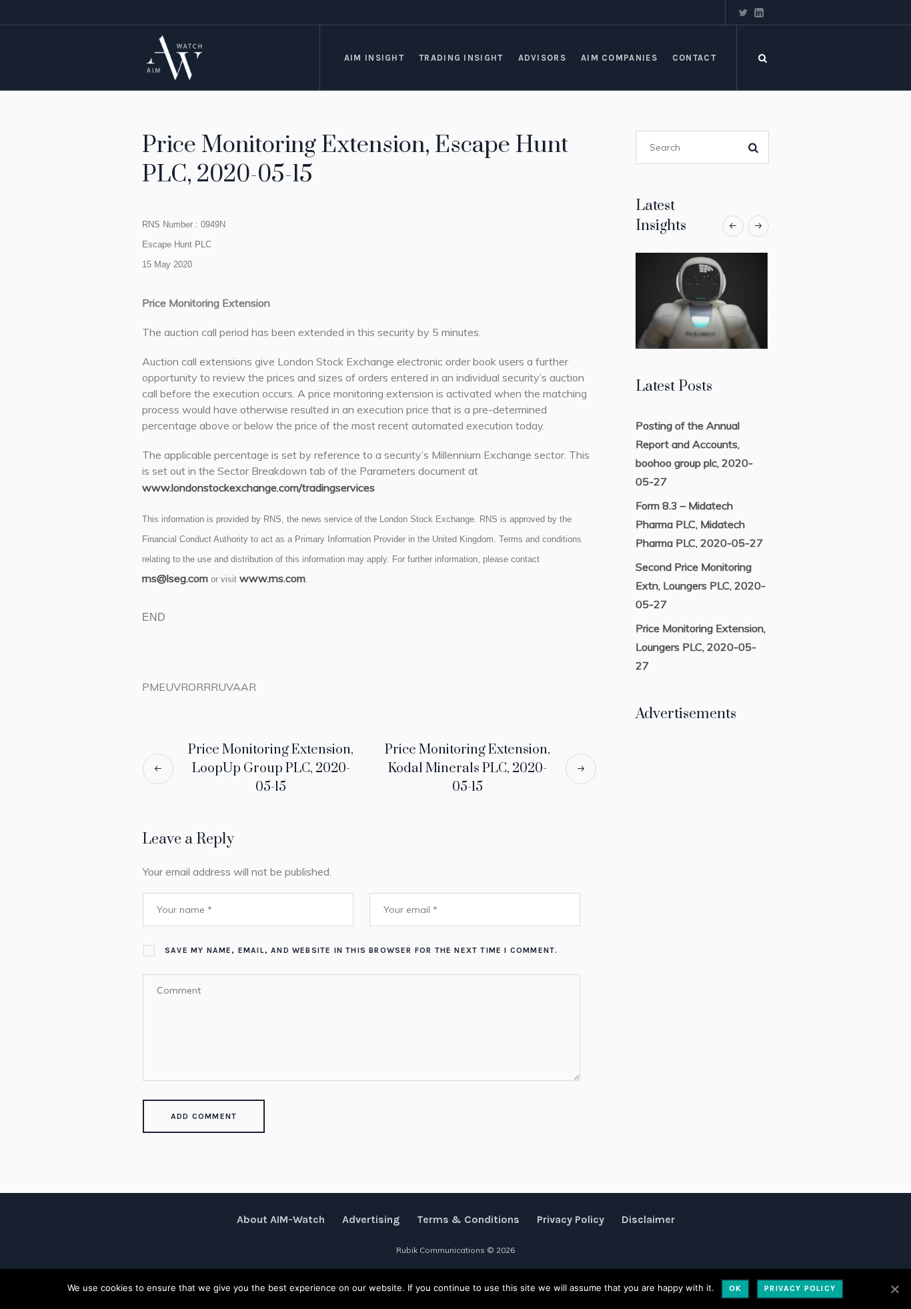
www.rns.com (272, 578)
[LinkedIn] (759, 12)
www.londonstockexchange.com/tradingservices (258, 487)
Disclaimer (648, 1219)
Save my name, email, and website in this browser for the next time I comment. (361, 950)
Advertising (370, 1219)
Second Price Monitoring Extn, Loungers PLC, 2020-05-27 (701, 585)
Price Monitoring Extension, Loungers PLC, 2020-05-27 (701, 646)
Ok (735, 1288)
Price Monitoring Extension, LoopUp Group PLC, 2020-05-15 (270, 769)
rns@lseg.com (175, 578)
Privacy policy (800, 1288)
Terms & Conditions (468, 1219)
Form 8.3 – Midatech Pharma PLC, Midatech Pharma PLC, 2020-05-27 (699, 524)
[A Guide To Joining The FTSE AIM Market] (732, 301)
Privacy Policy (570, 1219)
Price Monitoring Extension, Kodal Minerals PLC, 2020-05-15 (467, 769)
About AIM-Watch (281, 1219)
